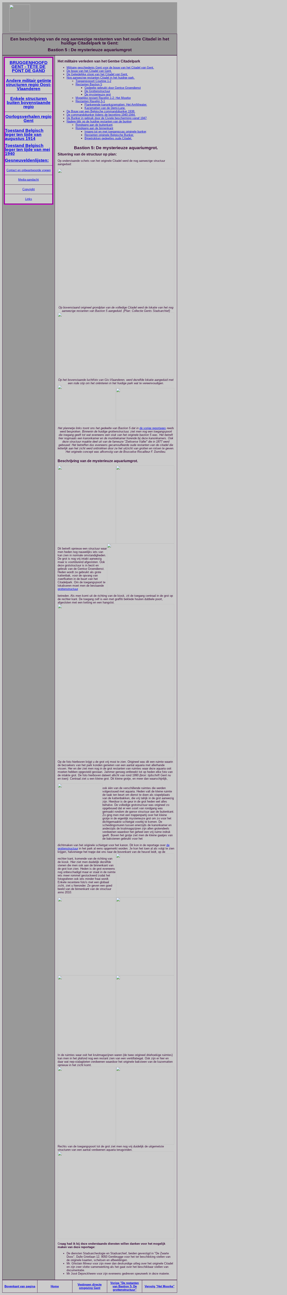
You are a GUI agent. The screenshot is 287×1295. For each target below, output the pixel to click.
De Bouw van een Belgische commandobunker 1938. (101, 111)
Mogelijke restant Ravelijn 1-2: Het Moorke (103, 98)
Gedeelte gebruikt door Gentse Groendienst (113, 87)
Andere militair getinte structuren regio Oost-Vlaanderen (28, 84)
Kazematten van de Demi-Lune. (105, 108)
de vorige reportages (152, 428)
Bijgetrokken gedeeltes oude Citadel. (108, 138)
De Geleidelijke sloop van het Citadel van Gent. (97, 74)
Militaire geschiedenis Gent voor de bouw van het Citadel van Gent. (110, 67)
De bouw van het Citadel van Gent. (89, 71)
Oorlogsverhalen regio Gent (28, 118)
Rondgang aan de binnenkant (94, 128)
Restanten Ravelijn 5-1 (90, 101)
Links (28, 199)
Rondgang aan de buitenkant (94, 124)
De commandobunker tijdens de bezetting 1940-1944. (101, 114)
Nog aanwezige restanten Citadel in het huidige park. (101, 77)
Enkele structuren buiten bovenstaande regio (28, 102)
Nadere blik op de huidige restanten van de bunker (99, 121)
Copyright (28, 189)
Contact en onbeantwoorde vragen (29, 170)
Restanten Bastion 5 (89, 84)
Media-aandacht (28, 179)
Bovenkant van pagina (19, 1286)
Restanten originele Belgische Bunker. (109, 135)
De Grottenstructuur (97, 91)
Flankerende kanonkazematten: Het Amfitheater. (116, 104)
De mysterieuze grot (98, 94)
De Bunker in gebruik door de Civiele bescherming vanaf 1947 (107, 118)
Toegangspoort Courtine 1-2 (93, 81)
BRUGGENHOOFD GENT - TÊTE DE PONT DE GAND (29, 66)
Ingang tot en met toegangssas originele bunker (115, 131)
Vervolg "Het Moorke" (159, 1286)
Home (55, 1286)
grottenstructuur (68, 589)
